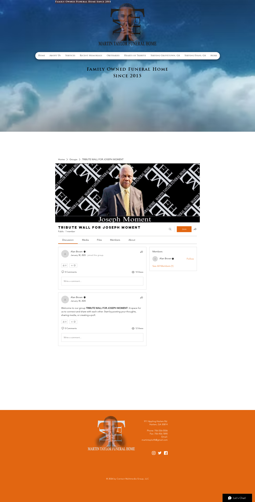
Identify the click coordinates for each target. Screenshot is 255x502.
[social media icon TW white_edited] (160, 453)
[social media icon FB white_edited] (166, 453)
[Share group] (195, 229)
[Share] (141, 252)
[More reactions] (73, 265)
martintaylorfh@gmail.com (155, 439)
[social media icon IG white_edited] (154, 453)
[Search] (170, 229)
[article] (102, 268)
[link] (68, 239)
